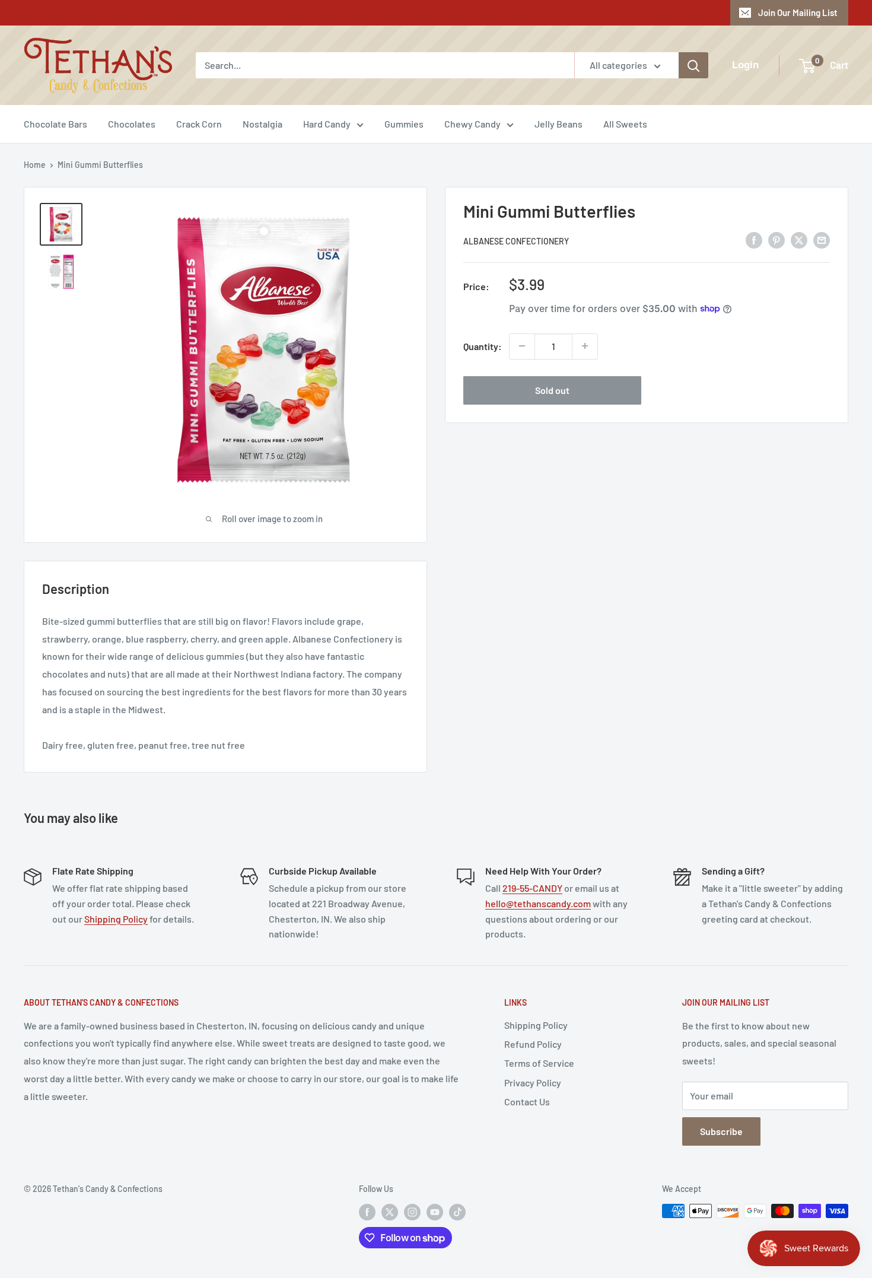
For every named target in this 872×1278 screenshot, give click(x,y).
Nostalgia (262, 123)
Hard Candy (327, 123)
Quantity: (482, 345)
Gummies (404, 123)
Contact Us (527, 1101)
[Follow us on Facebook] (367, 1212)
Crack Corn (199, 123)
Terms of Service (539, 1063)
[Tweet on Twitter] (799, 239)
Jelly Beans (558, 123)
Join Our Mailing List (798, 12)
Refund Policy (533, 1044)
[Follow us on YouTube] (435, 1212)
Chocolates (131, 123)
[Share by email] (821, 239)
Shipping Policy (116, 918)
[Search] (693, 65)
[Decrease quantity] (522, 345)
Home (35, 165)
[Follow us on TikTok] (457, 1212)
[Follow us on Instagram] (412, 1212)
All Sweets (625, 123)
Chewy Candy (472, 123)
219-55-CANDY (532, 888)
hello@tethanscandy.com (538, 903)
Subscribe (721, 1131)
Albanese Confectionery (516, 241)
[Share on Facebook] (754, 239)
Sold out (552, 389)
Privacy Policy (532, 1082)
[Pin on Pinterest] (776, 239)
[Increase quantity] (584, 345)
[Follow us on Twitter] (389, 1212)
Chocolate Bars (55, 123)
